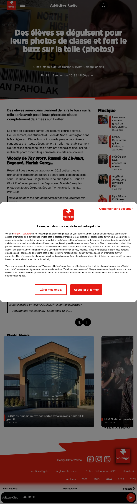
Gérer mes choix (51, 290)
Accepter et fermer (86, 290)
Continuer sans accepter (116, 209)
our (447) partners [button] (22, 233)
